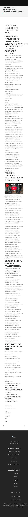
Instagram (15, 480)
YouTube (15, 483)
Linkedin (15, 486)
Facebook (15, 473)
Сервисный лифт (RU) (14, 455)
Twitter (15, 476)
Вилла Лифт (14, 458)
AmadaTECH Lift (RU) (14, 451)
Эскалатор (14, 461)
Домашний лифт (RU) (14, 464)
